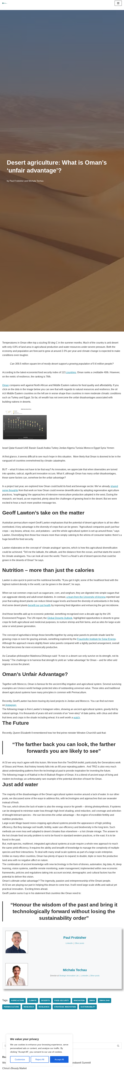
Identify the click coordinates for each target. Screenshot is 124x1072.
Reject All (39, 1059)
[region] (39, 1050)
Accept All (59, 1059)
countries (70, 372)
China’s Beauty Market (14, 1068)
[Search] (118, 1046)
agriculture (17, 1000)
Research (29, 1007)
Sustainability (87, 1007)
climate (33, 1000)
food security (61, 1000)
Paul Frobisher (17, 181)
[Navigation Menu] (118, 3)
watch (76, 717)
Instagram (11, 705)
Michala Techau (36, 181)
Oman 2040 (104, 1000)
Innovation (79, 1000)
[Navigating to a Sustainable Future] (4, 3)
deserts (45, 1000)
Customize (20, 1059)
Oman (5, 385)
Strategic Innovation (65, 1007)
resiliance (44, 1007)
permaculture (11, 1007)
